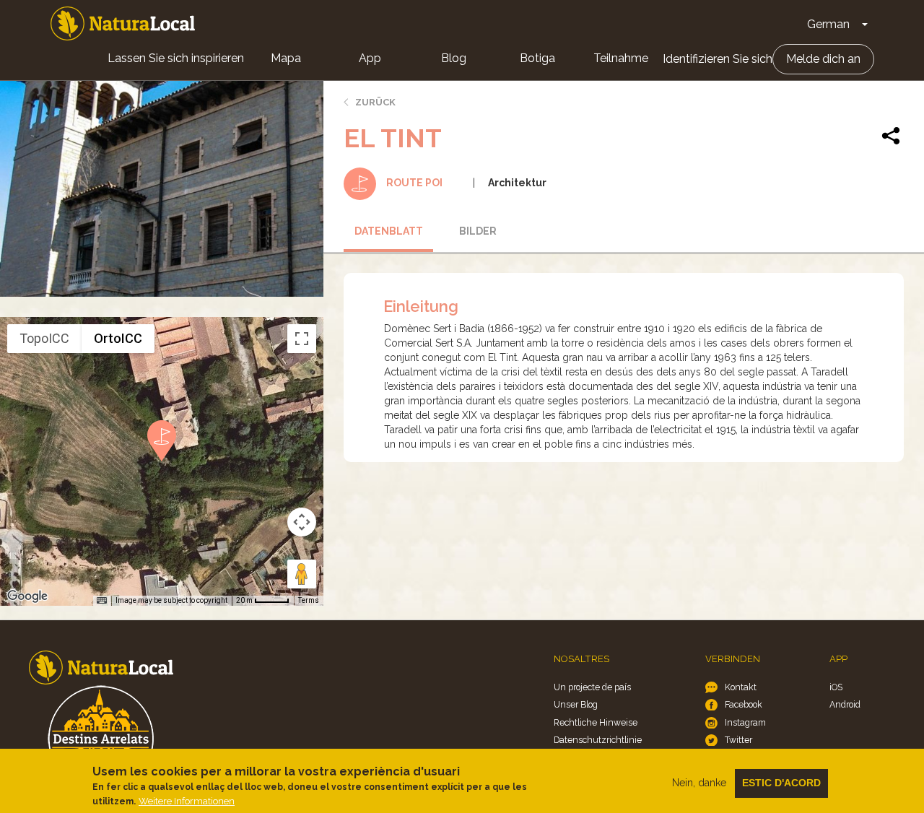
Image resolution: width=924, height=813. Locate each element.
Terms (308, 600)
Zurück (375, 102)
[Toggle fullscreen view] (301, 338)
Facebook (743, 704)
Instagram (745, 722)
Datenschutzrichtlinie (598, 739)
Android (844, 704)
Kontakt (741, 687)
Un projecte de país (592, 687)
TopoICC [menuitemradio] (44, 338)
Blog (453, 58)
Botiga (537, 58)
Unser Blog (576, 704)
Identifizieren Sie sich (717, 59)
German (828, 24)
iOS (835, 687)
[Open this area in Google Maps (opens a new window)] (27, 596)
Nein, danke (699, 782)
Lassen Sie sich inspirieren (176, 58)
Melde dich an (823, 59)
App (370, 58)
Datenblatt (388, 231)
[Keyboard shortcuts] (102, 601)
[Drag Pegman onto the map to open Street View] (301, 574)
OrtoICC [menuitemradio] (118, 338)
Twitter (738, 739)
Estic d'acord (781, 782)
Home (123, 23)
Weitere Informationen (187, 801)
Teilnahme (620, 58)
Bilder (478, 231)
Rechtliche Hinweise (595, 722)
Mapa (286, 58)
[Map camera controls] (301, 522)
